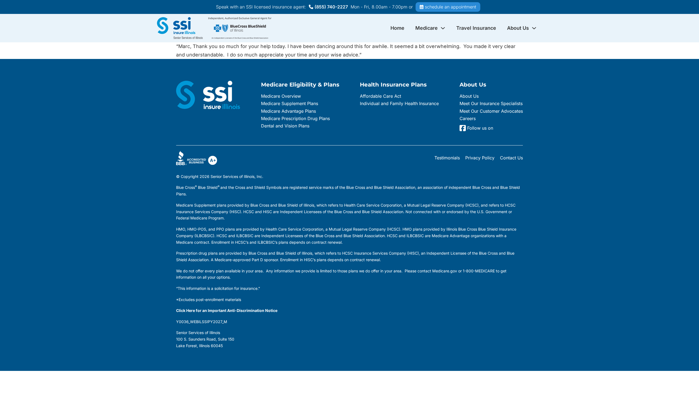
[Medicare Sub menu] (442, 28)
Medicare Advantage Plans (288, 111)
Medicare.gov (444, 271)
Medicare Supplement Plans (289, 103)
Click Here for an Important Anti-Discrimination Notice (226, 310)
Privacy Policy (479, 157)
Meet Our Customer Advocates (491, 111)
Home (397, 28)
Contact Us (511, 157)
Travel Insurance (476, 28)
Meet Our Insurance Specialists (491, 103)
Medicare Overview (281, 96)
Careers (468, 118)
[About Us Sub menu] (534, 28)
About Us (518, 28)
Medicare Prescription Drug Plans (295, 118)
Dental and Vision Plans (285, 126)
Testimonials (447, 157)
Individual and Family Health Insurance (399, 103)
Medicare (426, 28)
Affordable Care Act (380, 96)
